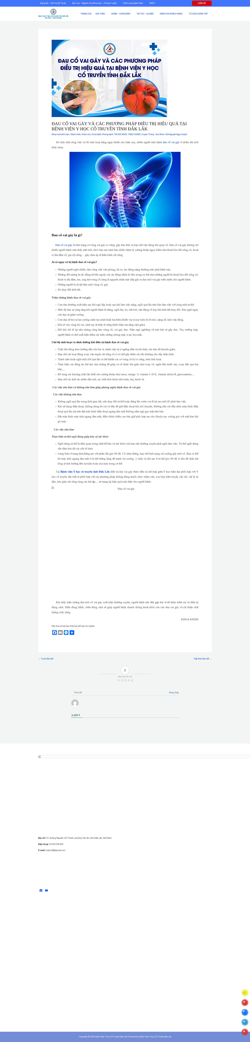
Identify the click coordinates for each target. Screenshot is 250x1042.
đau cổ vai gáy (171, 142)
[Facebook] (41, 890)
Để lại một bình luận (60, 134)
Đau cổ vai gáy (63, 244)
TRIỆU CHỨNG (134, 134)
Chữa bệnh (96, 134)
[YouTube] (46, 890)
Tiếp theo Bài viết (203, 659)
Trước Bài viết (45, 659)
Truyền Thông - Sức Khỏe (152, 134)
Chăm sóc (86, 134)
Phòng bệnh (107, 134)
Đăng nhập (174, 692)
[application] (67, 3)
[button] (202, 3)
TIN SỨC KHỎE (120, 134)
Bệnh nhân (76, 134)
